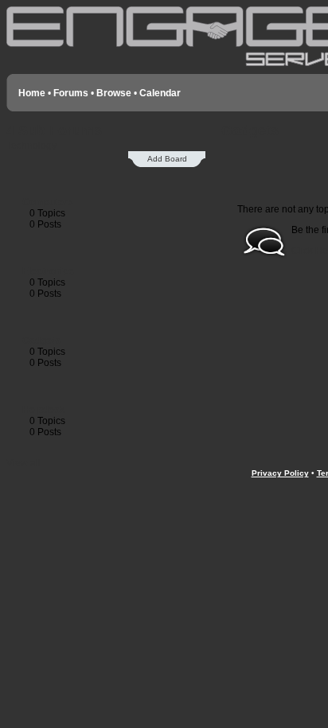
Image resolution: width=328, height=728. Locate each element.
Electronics (48, 271)
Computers (47, 202)
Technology (31, 145)
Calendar (160, 93)
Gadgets (41, 340)
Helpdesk (43, 409)
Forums (70, 93)
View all (23, 463)
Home (31, 93)
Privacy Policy (280, 473)
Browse (113, 93)
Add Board (167, 158)
